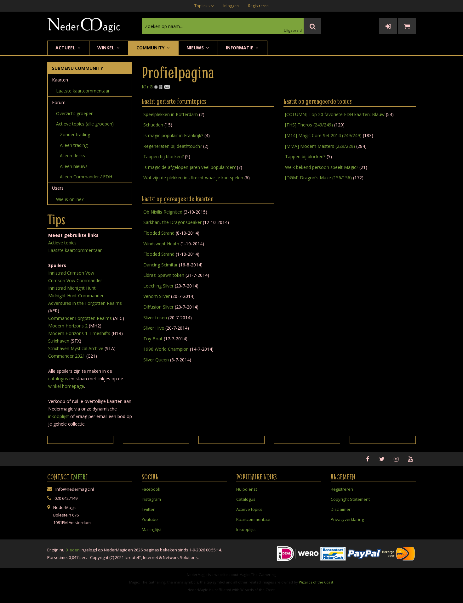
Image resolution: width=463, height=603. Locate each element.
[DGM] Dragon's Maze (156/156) (318, 178)
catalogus (58, 379)
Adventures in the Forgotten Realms (85, 303)
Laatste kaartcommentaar (83, 91)
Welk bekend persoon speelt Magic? (321, 167)
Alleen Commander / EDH (86, 177)
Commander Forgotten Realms (80, 318)
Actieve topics (62, 243)
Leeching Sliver (158, 286)
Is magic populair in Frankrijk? (173, 135)
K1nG (147, 87)
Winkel (106, 48)
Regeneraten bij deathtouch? (172, 146)
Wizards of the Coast (316, 582)
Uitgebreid (293, 30)
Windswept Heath (161, 244)
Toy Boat (153, 339)
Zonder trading (75, 134)
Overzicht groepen (75, 113)
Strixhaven (58, 341)
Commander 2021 (66, 356)
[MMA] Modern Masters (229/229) (320, 146)
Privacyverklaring (347, 519)
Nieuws (195, 48)
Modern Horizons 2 (68, 326)
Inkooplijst (246, 529)
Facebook (151, 489)
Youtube (150, 519)
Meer (79, 476)
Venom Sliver (156, 296)
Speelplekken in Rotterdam (171, 114)
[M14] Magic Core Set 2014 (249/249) (323, 135)
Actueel (66, 48)
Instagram (151, 499)
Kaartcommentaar (253, 519)
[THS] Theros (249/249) (309, 125)
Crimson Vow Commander (75, 280)
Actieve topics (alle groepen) (85, 124)
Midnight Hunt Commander (76, 296)
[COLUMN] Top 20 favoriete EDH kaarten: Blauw (335, 114)
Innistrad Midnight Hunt (72, 288)
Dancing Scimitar (160, 265)
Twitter (148, 509)
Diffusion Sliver (158, 307)
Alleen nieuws (74, 166)
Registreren (258, 5)
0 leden (73, 550)
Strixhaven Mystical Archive (75, 348)
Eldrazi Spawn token (163, 275)
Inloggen (231, 5)
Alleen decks (72, 156)
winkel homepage (66, 386)
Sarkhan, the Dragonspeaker (172, 222)
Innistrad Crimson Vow (71, 273)
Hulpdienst (246, 489)
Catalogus (245, 499)
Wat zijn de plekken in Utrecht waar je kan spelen (193, 178)
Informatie (240, 48)
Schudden (153, 125)
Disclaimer (341, 509)
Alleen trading (74, 145)
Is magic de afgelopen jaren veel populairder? (189, 167)
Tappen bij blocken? (163, 156)
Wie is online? (69, 199)
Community (151, 48)
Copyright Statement (350, 499)
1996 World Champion (166, 349)
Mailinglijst (152, 529)
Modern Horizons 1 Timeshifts (79, 333)
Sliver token (155, 318)
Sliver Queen (156, 360)
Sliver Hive (153, 328)
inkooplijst (58, 416)
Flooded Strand (158, 233)
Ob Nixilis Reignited (162, 212)
